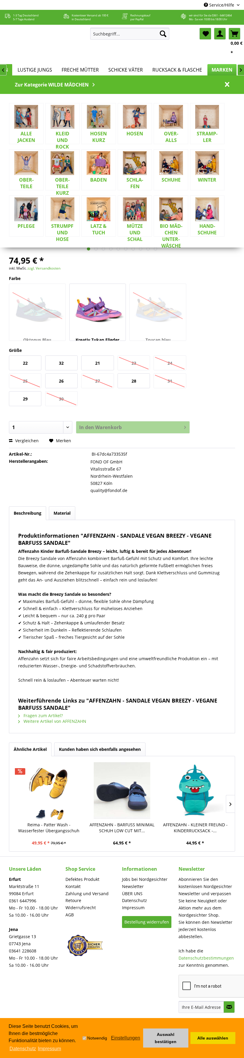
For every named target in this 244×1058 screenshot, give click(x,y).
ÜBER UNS (132, 893)
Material (62, 513)
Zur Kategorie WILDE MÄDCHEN (52, 84)
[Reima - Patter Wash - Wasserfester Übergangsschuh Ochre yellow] (57, 814)
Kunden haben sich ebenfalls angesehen (100, 749)
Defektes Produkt (82, 879)
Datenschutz (134, 900)
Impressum (133, 907)
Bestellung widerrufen (146, 922)
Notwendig (97, 1038)
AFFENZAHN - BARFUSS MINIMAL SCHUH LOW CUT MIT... (122, 827)
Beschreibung (27, 513)
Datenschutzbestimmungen (206, 958)
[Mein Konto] (220, 34)
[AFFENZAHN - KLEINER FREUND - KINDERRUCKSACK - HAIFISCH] (195, 790)
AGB (69, 915)
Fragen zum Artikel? (42, 715)
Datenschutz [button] (23, 1048)
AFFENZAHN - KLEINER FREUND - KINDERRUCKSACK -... (195, 827)
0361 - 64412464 (222, 15)
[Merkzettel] (205, 34)
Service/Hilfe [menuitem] (221, 5)
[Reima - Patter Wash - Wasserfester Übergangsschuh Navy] (40, 814)
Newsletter (133, 886)
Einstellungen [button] (125, 1037)
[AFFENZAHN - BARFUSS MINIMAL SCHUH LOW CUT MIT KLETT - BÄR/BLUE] (122, 790)
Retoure (73, 900)
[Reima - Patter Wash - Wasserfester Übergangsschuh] (48, 783)
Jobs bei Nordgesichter (145, 879)
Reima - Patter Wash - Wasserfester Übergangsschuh (48, 827)
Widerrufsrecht (80, 907)
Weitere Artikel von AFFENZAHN (54, 721)
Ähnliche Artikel (30, 749)
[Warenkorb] (234, 34)
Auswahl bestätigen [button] (165, 1038)
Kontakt (73, 886)
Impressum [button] (49, 1048)
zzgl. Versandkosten (43, 268)
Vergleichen (26, 440)
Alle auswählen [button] (212, 1038)
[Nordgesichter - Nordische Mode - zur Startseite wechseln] (44, 44)
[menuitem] (130, 34)
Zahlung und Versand (87, 893)
